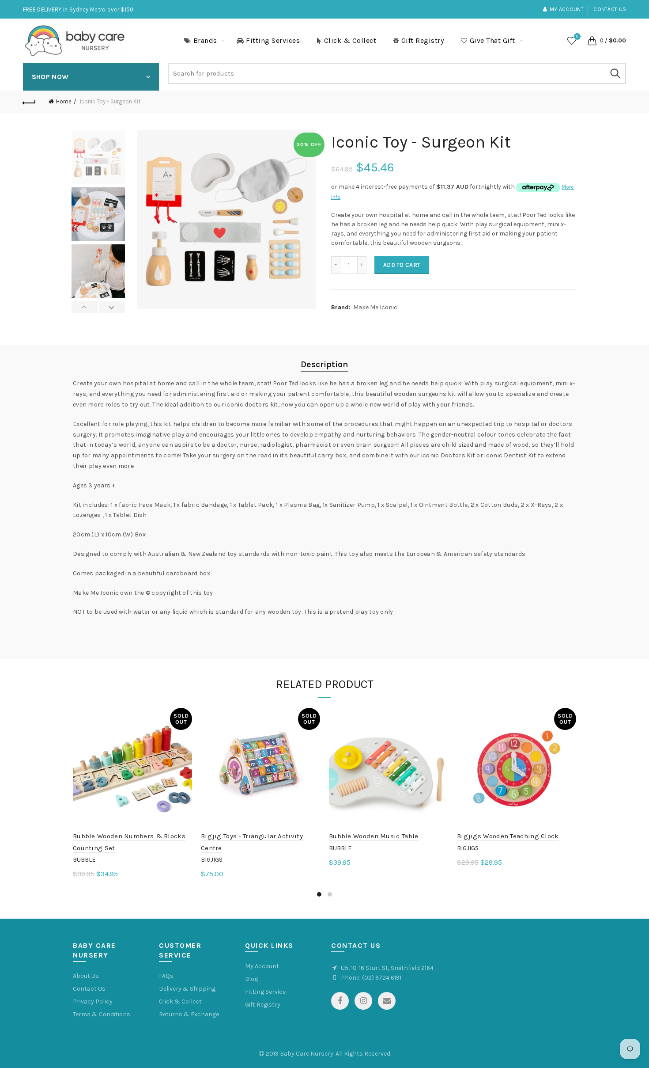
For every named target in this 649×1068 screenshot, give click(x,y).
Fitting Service (265, 992)
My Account (262, 966)
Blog (251, 979)
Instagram (363, 1001)
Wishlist (577, 36)
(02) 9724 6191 (381, 977)
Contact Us (89, 988)
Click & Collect (350, 40)
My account (567, 9)
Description (324, 364)
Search (615, 73)
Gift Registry (422, 40)
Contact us (609, 9)
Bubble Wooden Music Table (374, 836)
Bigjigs (212, 859)
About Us (86, 976)
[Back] (30, 101)
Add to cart (401, 265)
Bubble (84, 859)
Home (64, 101)
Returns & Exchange (189, 1014)
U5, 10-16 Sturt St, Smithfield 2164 (387, 968)
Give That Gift (492, 40)
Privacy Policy (93, 1001)
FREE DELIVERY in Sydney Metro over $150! (79, 9)
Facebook (340, 1001)
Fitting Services (273, 40)
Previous (85, 307)
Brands (205, 40)
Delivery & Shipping (187, 988)
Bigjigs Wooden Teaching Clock (508, 836)
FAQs (166, 976)
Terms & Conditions (101, 1014)
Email (387, 1001)
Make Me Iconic (375, 307)
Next (111, 307)
